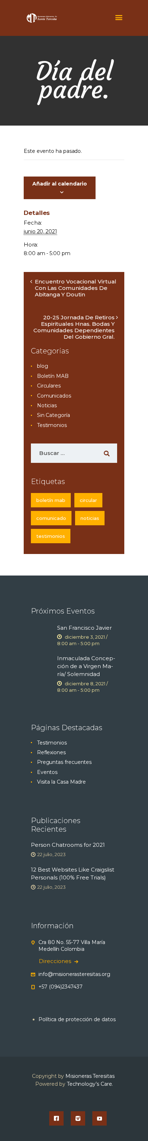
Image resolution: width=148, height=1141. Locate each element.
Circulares (49, 385)
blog (42, 366)
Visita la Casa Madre (61, 782)
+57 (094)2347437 (60, 986)
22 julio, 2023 (51, 854)
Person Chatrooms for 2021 (68, 844)
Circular (88, 500)
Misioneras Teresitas (89, 1076)
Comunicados (54, 396)
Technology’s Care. (90, 1084)
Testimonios (52, 425)
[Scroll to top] (136, 1124)
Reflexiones (51, 752)
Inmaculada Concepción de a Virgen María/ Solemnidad (86, 666)
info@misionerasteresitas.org (74, 974)
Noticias (47, 405)
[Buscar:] (74, 453)
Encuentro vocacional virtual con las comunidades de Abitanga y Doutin (75, 288)
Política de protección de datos (77, 1019)
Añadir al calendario (59, 183)
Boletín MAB (53, 376)
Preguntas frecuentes (64, 762)
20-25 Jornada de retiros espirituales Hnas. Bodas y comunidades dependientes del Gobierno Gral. (74, 327)
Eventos (47, 772)
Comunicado (51, 518)
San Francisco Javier (84, 627)
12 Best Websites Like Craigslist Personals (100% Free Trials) (72, 873)
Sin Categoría (53, 415)
